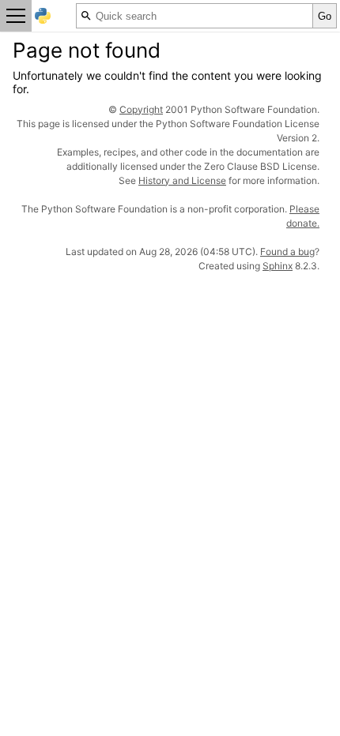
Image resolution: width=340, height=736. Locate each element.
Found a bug (287, 251)
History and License (182, 180)
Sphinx (278, 266)
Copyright (141, 109)
